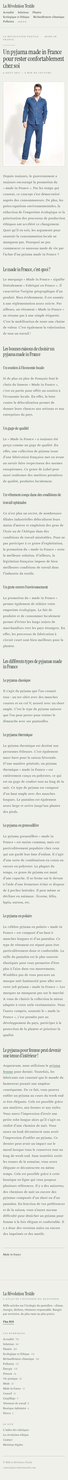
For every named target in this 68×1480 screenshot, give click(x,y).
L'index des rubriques (16, 1430)
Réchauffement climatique (48, 17)
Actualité (8, 12)
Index (22, 21)
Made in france (12, 1255)
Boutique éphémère (16, 1408)
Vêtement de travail (16, 1403)
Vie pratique (12, 1379)
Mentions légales (13, 1445)
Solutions (23, 12)
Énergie (10, 1369)
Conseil (9, 1394)
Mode (8, 1384)
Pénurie (9, 1374)
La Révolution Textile (21, 36)
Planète (36, 12)
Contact (7, 1440)
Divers (8, 1413)
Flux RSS (8, 1322)
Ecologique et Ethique (16, 17)
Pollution (8, 22)
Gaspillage (10, 1398)
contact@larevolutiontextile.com (19, 1468)
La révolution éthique (16, 1435)
